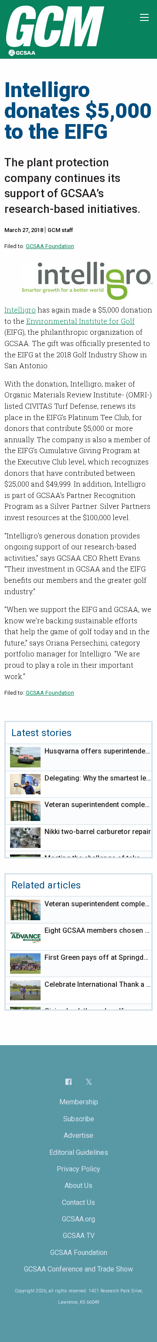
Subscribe (78, 1119)
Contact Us (78, 1202)
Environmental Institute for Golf (80, 321)
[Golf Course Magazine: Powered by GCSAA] (54, 29)
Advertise (78, 1135)
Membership (78, 1102)
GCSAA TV (79, 1235)
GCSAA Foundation (50, 246)
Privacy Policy (78, 1169)
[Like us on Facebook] (68, 1081)
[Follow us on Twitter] (88, 1082)
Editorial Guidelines (78, 1152)
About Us (78, 1185)
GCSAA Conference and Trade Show (78, 1269)
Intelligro (20, 309)
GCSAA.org (78, 1219)
